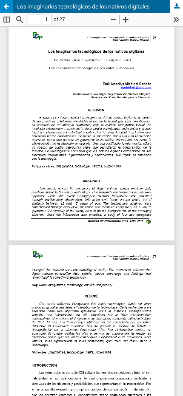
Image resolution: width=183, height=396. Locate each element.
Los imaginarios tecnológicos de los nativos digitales (83, 6)
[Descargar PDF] (176, 6)
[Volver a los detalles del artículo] (6, 6)
